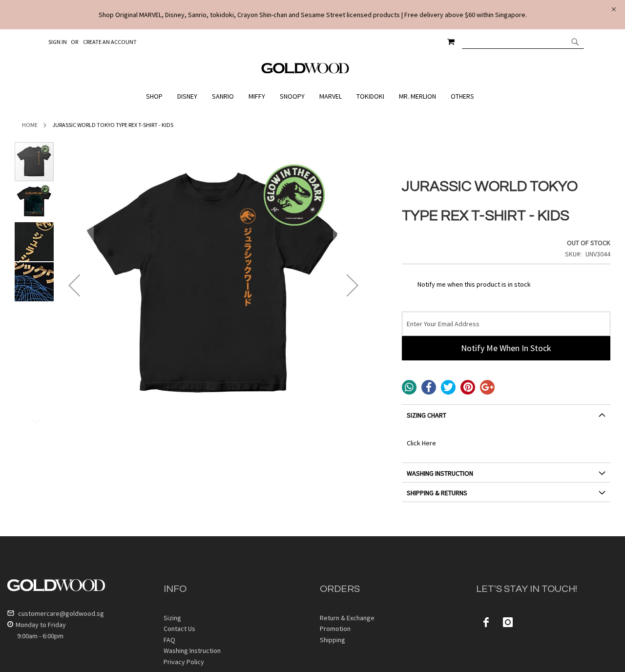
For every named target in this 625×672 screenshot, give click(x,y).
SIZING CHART (426, 415)
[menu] (312, 96)
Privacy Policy (184, 661)
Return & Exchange (347, 617)
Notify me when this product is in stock (474, 284)
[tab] (506, 418)
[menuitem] (156, 96)
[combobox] (523, 41)
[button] (74, 285)
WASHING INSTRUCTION (440, 473)
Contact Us (179, 628)
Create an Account (110, 41)
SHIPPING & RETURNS (437, 492)
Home (30, 124)
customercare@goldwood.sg (60, 613)
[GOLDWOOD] (305, 71)
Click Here (421, 443)
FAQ (169, 639)
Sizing (172, 617)
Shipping (332, 639)
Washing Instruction (192, 650)
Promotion (335, 628)
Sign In (57, 41)
